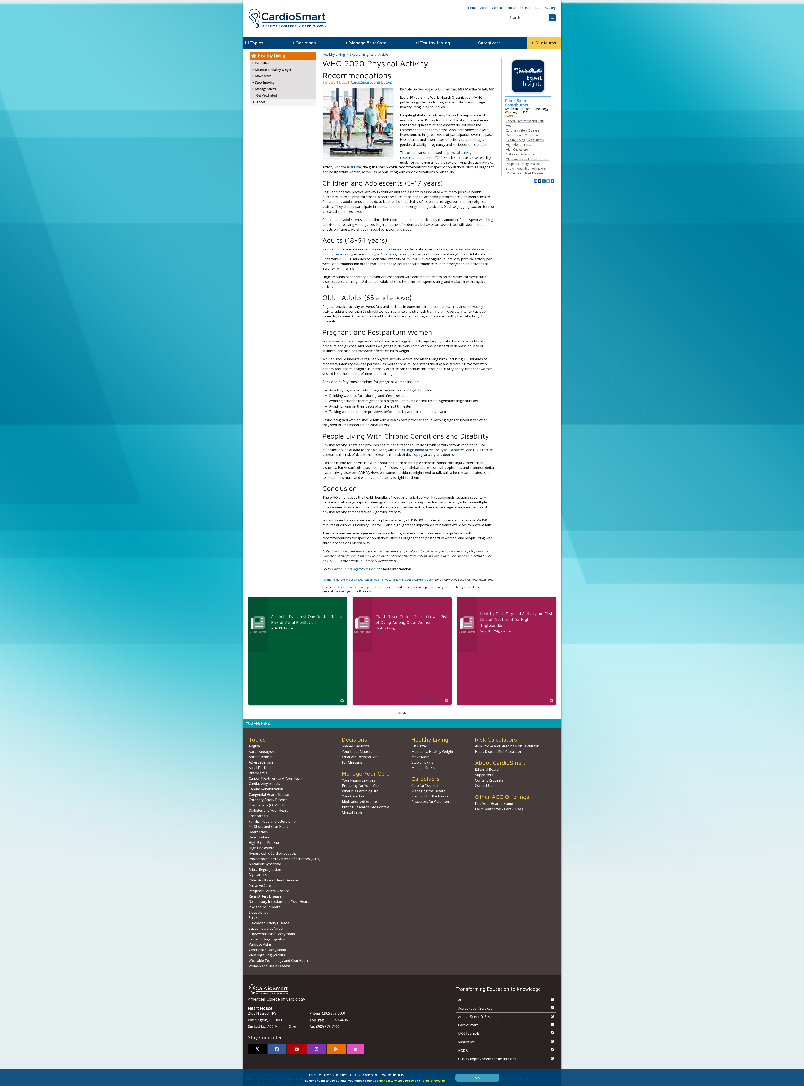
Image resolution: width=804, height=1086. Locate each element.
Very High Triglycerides (267, 955)
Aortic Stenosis (260, 757)
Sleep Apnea (258, 912)
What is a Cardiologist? (360, 791)
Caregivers (489, 42)
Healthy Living (435, 42)
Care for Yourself (424, 785)
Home (472, 8)
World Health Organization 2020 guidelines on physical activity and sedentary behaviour (378, 580)
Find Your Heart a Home (494, 803)
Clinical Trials (352, 812)
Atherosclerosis (261, 762)
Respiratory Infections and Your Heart (279, 901)
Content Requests (504, 8)
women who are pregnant (349, 341)
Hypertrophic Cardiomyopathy (272, 853)
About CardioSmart (500, 762)
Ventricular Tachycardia (267, 950)
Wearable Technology (531, 168)
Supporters (484, 775)
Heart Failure (259, 837)
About (484, 8)
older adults (439, 306)
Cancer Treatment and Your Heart (275, 778)
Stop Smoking (422, 762)
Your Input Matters (357, 751)
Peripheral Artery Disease (523, 164)
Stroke (510, 168)
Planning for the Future (429, 796)
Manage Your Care (367, 42)
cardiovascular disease (466, 249)
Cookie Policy (382, 1080)
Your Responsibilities (358, 780)
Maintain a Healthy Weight (432, 751)
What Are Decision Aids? (361, 757)
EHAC (537, 8)
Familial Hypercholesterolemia (272, 821)
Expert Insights (362, 54)
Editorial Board (487, 769)
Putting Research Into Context (365, 807)
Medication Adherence (359, 801)
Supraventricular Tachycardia (272, 933)
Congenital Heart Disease (269, 794)
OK (477, 1077)
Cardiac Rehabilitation (266, 789)
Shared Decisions (355, 746)
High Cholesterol (517, 149)
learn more (329, 701)
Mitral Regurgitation (265, 869)
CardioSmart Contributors (371, 82)
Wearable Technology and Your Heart (278, 960)
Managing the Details (428, 791)
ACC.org (550, 8)
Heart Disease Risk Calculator (498, 751)
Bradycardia (258, 773)
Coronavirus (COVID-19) (267, 805)
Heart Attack (535, 140)
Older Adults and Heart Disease (527, 159)
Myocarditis (258, 874)
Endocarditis (258, 816)
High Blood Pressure (520, 145)
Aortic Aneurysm (262, 751)
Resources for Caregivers (431, 801)
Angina (254, 746)
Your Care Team (354, 796)
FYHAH (525, 8)
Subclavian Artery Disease (269, 923)
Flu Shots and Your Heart (268, 826)
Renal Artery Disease (265, 896)
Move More (420, 757)
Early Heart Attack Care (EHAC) (499, 809)
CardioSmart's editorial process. (358, 587)
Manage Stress (423, 767)
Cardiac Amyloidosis (264, 783)
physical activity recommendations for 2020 (436, 155)
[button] (247, 43)
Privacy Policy (404, 1080)
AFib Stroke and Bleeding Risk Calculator (507, 746)
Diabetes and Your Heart (523, 135)
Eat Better (419, 746)
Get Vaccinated (266, 95)
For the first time (348, 167)
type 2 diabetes (384, 254)
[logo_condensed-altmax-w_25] (343, 989)
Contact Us (483, 785)
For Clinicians (352, 762)
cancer (403, 254)
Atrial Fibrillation (262, 767)
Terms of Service (433, 1080)
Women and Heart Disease (524, 173)
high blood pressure (423, 450)
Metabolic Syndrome (520, 154)
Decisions (306, 42)
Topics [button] (256, 42)
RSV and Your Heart (264, 907)
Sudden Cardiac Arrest (266, 928)
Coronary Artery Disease (522, 130)
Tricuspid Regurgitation (267, 939)
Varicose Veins (260, 944)
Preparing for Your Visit (360, 785)
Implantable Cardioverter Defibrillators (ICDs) (284, 858)
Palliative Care (260, 885)
